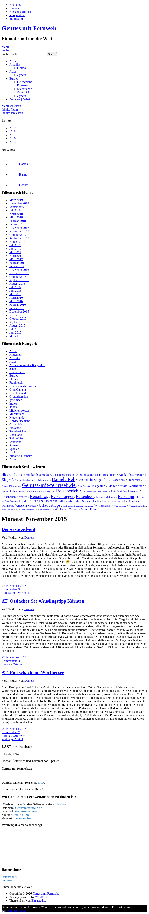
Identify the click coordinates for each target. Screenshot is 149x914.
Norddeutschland (19, 421)
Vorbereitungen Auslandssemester (78, 506)
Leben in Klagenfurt (14, 491)
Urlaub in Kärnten (26, 505)
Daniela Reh (63, 479)
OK (8, 910)
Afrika (13, 61)
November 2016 (19, 273)
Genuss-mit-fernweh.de (23, 386)
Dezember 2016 (19, 269)
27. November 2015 (14, 657)
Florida (21, 68)
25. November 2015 (14, 728)
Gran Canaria (17, 389)
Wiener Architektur (137, 506)
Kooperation (17, 15)
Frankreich (23, 85)
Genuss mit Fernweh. (46, 893)
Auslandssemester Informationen (96, 474)
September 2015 (19, 322)
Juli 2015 (15, 329)
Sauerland (15, 442)
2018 (12, 131)
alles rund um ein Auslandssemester (26, 474)
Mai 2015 (15, 336)
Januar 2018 (16, 224)
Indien (13, 403)
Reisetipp (126, 496)
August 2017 (17, 241)
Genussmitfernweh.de (28, 807)
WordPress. (42, 897)
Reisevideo (24, 501)
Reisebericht (48, 491)
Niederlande (24, 89)
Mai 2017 (15, 252)
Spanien (14, 449)
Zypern (21, 75)
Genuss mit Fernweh (29, 28)
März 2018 (16, 217)
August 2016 (17, 283)
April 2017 (16, 255)
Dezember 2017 (19, 227)
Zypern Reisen (89, 509)
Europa (13, 78)
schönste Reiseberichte (69, 501)
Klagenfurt (98, 486)
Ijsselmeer (15, 400)
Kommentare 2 (11, 732)
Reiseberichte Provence (125, 491)
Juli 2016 (15, 287)
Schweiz (14, 445)
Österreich (23, 92)
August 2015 (17, 325)
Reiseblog (39, 496)
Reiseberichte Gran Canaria (96, 491)
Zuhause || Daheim (20, 99)
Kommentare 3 (11, 589)
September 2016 (19, 280)
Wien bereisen (120, 506)
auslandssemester (63, 474)
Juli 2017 (15, 245)
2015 (12, 142)
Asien (12, 71)
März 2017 (16, 259)
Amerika (14, 64)
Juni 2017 (15, 248)
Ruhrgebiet (16, 438)
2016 (12, 138)
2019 (12, 128)
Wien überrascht (45, 509)
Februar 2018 (17, 220)
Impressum (16, 18)
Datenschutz (9, 877)
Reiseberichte (17, 431)
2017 (12, 135)
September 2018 (19, 206)
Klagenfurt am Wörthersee (126, 486)
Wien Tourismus (28, 509)
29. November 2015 (14, 585)
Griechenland (17, 393)
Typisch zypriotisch (114, 500)
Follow (61, 804)
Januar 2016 (16, 308)
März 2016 (16, 301)
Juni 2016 (15, 290)
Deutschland (24, 82)
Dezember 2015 (19, 311)
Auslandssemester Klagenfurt (27, 365)
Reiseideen (85, 496)
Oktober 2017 (17, 234)
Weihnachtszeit (103, 505)
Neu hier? (15, 4)
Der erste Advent (18, 529)
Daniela (14, 8)
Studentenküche (91, 501)
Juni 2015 (15, 332)
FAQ (41, 782)
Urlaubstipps (50, 505)
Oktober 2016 (17, 276)
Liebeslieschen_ (23, 818)
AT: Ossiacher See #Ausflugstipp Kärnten (43, 601)
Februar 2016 (17, 304)
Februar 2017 (17, 262)
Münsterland (17, 414)
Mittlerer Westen (19, 410)
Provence (15, 428)
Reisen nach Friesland (105, 497)
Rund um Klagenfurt (44, 501)
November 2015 (19, 315)
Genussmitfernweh (26, 811)
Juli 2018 (15, 210)
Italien (13, 407)
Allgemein (15, 354)
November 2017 (19, 231)
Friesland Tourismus (11, 486)
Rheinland (15, 435)
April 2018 (16, 213)
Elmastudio (38, 900)
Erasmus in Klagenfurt (93, 480)
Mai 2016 (15, 294)
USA (12, 452)
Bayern (13, 368)
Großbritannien (18, 396)
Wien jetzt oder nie (10, 509)
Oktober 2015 (17, 318)
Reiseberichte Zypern (14, 496)
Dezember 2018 (19, 203)
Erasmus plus (118, 479)
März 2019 (16, 199)
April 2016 (16, 297)
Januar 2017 (16, 266)
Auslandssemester (20, 11)
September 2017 (19, 238)
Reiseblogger (62, 496)
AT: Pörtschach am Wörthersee (33, 672)
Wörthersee (61, 509)
